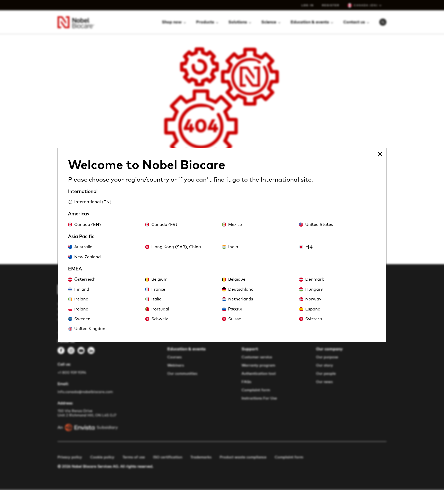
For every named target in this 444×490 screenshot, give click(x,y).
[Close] (380, 154)
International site (286, 180)
